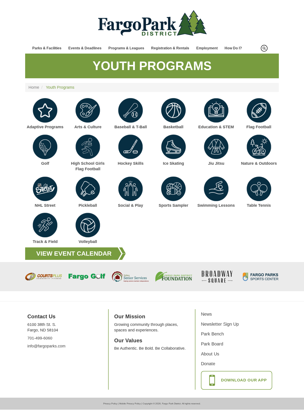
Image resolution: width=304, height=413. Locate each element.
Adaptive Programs (45, 127)
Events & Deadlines (84, 48)
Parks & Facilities (46, 48)
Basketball (173, 127)
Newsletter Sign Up (220, 324)
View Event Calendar (73, 253)
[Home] (152, 23)
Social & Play (130, 205)
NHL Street (45, 205)
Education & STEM (216, 127)
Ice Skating (173, 163)
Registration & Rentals (170, 48)
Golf (45, 163)
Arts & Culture (87, 127)
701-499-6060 (39, 338)
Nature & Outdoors (259, 163)
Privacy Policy (110, 403)
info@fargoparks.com (46, 346)
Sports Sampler (173, 205)
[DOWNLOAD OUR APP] (236, 385)
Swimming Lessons (216, 205)
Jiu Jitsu (216, 163)
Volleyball (88, 241)
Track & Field (45, 241)
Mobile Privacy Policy (130, 403)
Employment (207, 48)
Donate (208, 363)
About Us (210, 353)
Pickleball (88, 205)
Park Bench (212, 333)
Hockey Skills (131, 163)
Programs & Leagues (126, 48)
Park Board (212, 343)
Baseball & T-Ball (130, 127)
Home (33, 87)
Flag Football (258, 127)
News (206, 314)
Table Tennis (259, 205)
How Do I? (233, 48)
